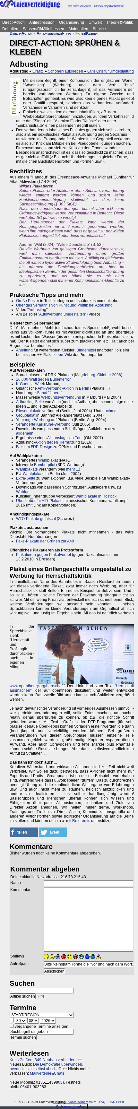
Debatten (10, 29)
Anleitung (24, 350)
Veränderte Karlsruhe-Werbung (43, 424)
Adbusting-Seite (30, 402)
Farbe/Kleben (86, 33)
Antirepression (42, 22)
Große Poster (27, 301)
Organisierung (71, 22)
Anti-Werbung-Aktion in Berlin (63, 388)
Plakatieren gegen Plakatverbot (43, 554)
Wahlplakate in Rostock (95, 496)
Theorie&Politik (119, 22)
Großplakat (25, 415)
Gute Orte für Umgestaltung (110, 71)
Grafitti (38, 71)
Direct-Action (13, 22)
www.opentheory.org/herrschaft (37, 686)
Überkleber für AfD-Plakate (39, 500)
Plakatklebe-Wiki (57, 354)
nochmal (109, 411)
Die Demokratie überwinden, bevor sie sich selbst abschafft (46, 1066)
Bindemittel (86, 350)
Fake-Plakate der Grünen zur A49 (45, 541)
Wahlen (23, 492)
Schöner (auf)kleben (65, 71)
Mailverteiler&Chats (47, 1073)
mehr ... (72, 469)
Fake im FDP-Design (34, 447)
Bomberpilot (44, 465)
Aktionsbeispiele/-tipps (54, 33)
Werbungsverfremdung (61, 397)
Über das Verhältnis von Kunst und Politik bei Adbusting (64, 305)
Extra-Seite (25, 478)
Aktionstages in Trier (65, 438)
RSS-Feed (116, 1102)
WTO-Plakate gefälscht (36, 518)
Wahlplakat (48, 460)
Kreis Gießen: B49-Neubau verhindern (43, 1060)
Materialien (78, 29)
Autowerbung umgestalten (62, 314)
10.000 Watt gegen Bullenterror (43, 379)
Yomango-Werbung (33, 420)
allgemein (24, 433)
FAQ (102, 1102)
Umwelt (95, 22)
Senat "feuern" (49, 393)
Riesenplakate (28, 411)
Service (99, 29)
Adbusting (37, 310)
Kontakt (73, 1102)
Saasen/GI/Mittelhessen (43, 29)
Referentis (81, 821)
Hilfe (41, 996)
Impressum (88, 1102)
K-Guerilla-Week (30, 384)
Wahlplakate (27, 469)
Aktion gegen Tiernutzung (57, 442)
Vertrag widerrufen (70, 1106)
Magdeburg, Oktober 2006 (98, 375)
